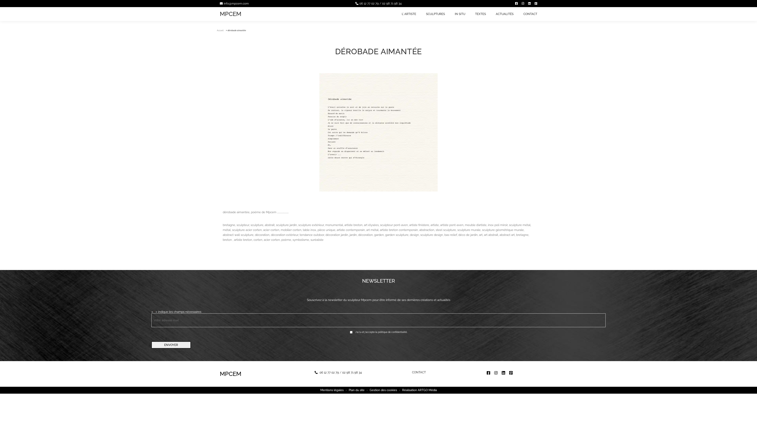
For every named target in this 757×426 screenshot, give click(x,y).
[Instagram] (523, 3)
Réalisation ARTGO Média (419, 390)
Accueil (220, 30)
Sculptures (435, 14)
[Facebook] (516, 3)
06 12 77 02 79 (369, 3)
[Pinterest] (536, 3)
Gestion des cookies (383, 390)
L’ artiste (409, 14)
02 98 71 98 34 (392, 3)
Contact (530, 14)
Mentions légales (332, 390)
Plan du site (357, 390)
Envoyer (171, 345)
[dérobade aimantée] (378, 132)
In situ (460, 14)
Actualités (505, 14)
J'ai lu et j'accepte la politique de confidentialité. (381, 332)
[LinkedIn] (529, 3)
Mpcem (230, 13)
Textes (480, 14)
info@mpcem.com (236, 3)
